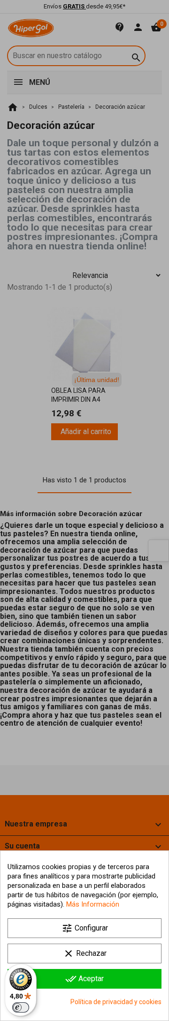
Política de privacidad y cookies (115, 1002)
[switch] (20, 1007)
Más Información (92, 904)
